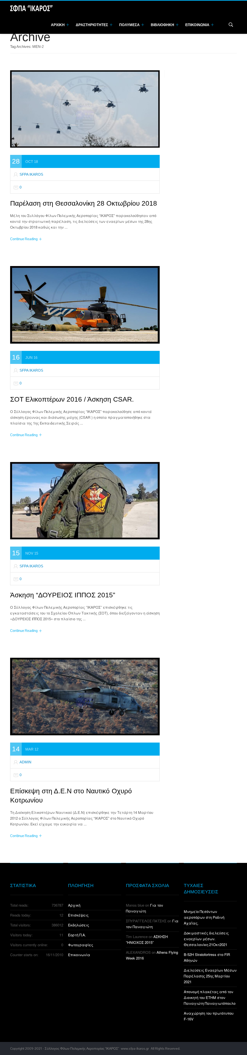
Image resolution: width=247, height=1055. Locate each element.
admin (25, 762)
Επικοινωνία (79, 954)
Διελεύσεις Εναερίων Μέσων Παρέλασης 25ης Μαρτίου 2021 (210, 976)
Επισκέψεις (78, 915)
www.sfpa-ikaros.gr (135, 1048)
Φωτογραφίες (80, 944)
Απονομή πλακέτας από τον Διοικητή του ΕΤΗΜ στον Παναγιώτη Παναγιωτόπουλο (209, 997)
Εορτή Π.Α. (77, 934)
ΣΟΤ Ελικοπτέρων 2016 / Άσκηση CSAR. (72, 399)
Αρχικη (58, 24)
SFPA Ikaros (31, 174)
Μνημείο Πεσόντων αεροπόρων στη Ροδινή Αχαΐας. (204, 917)
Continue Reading (24, 239)
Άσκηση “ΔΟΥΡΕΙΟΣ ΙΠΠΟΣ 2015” (62, 595)
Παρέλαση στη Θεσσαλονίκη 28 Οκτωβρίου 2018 (83, 203)
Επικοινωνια (197, 24)
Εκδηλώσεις (78, 924)
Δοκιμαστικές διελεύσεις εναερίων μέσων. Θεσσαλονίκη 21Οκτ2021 (206, 938)
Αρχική (74, 905)
